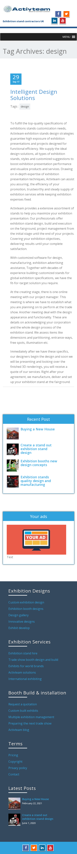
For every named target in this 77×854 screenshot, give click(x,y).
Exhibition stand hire (22, 653)
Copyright (15, 761)
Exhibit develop (19, 628)
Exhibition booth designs (25, 609)
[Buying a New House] (14, 434)
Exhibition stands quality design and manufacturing (36, 481)
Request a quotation (22, 704)
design (25, 106)
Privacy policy (17, 768)
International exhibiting (25, 679)
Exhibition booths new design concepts (39, 463)
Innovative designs (21, 621)
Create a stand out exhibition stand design (36, 449)
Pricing (13, 755)
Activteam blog (18, 730)
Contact (13, 774)
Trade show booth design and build (33, 660)
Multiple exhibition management (31, 717)
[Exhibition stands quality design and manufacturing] (14, 481)
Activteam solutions (22, 672)
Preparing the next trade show (29, 723)
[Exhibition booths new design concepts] (14, 466)
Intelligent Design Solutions (33, 95)
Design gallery (18, 615)
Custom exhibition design (26, 602)
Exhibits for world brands (26, 666)
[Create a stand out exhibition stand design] (14, 450)
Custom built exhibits (23, 711)
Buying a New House (38, 429)
